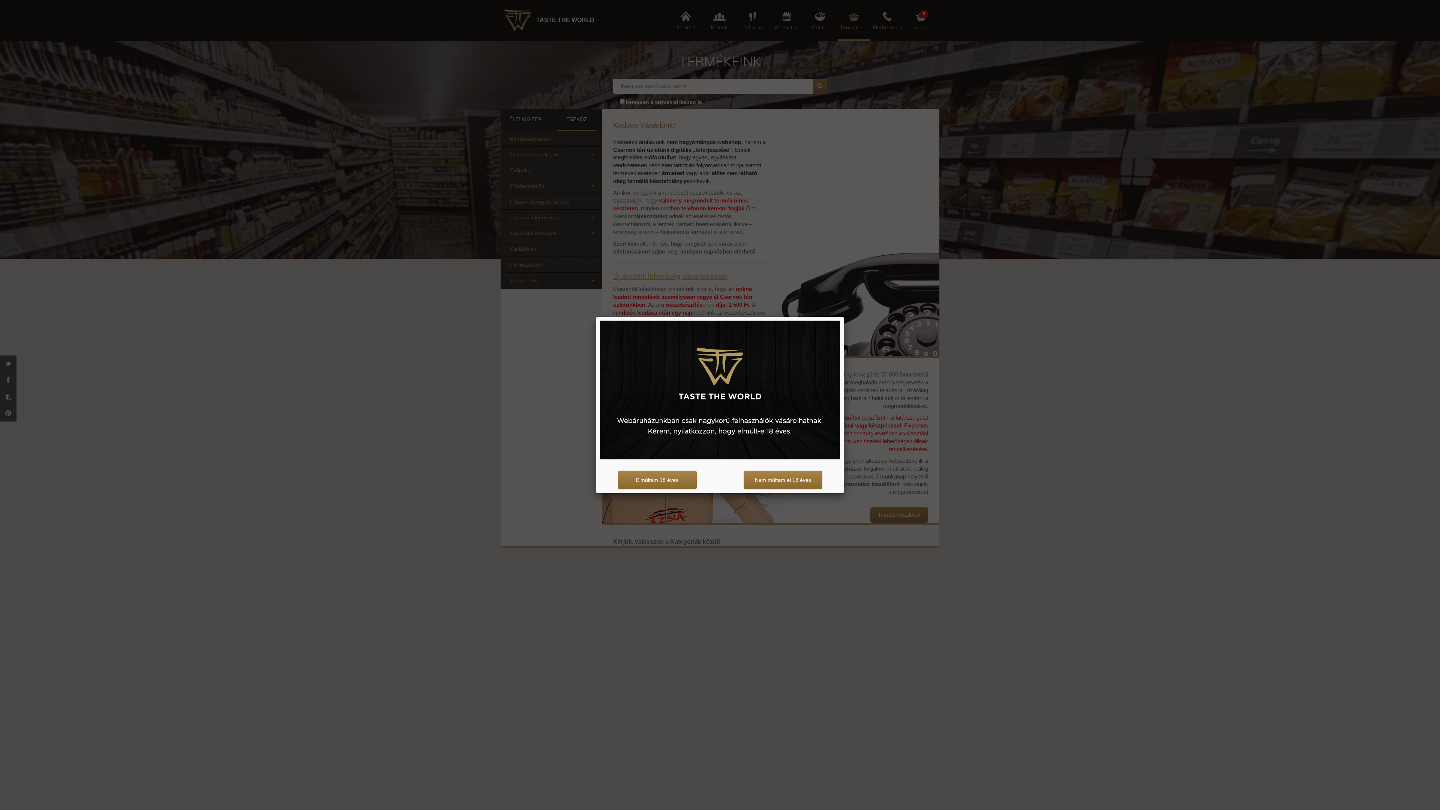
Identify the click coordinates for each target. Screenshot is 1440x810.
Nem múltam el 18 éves (783, 480)
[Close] (843, 317)
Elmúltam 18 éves (657, 480)
